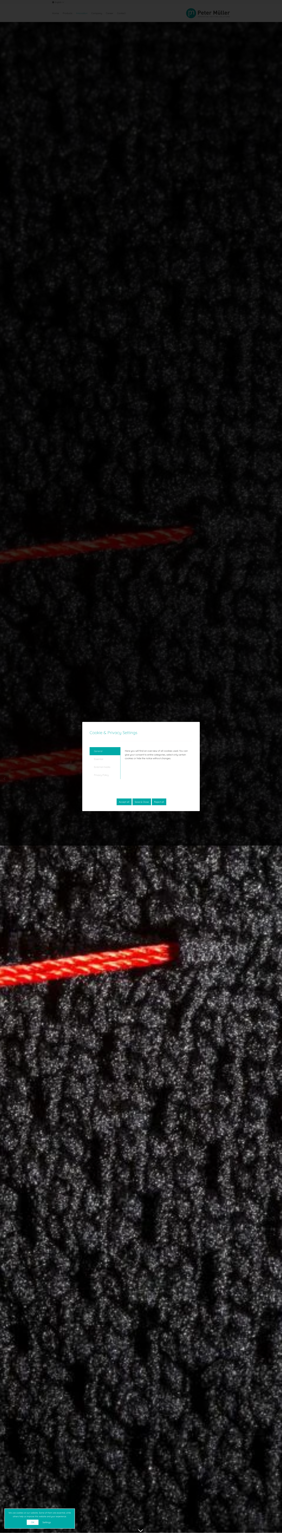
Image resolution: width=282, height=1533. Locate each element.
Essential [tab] (98, 759)
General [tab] (98, 751)
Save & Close (142, 801)
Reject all (159, 801)
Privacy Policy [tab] (101, 775)
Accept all (124, 801)
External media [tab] (102, 766)
